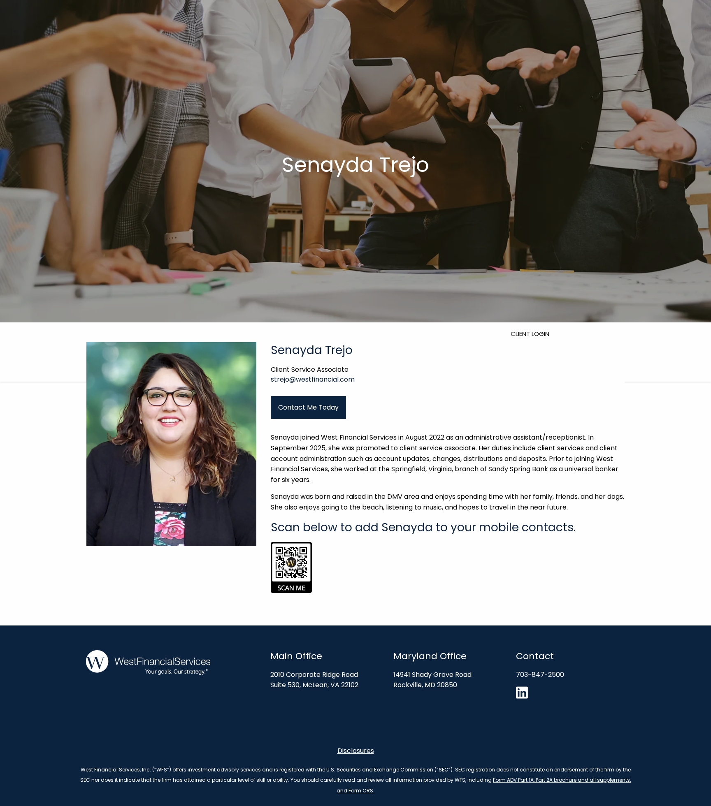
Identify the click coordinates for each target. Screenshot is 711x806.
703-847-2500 (540, 674)
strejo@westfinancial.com (313, 379)
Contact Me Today (308, 407)
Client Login (530, 333)
